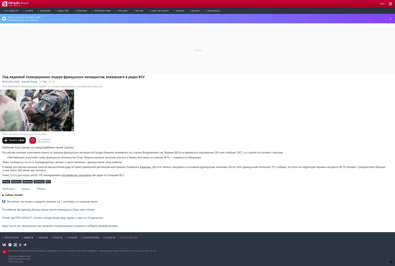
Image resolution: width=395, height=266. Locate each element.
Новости (28, 237)
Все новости (11, 10)
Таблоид (43, 237)
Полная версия (128, 237)
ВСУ (48, 181)
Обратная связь (15, 261)
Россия (6, 181)
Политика (81, 10)
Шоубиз (195, 10)
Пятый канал (11, 237)
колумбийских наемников (76, 175)
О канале (72, 237)
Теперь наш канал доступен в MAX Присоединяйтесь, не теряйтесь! (24, 18)
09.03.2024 (7, 81)
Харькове (145, 167)
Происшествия (102, 10)
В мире (29, 10)
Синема (180, 10)
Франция (27, 181)
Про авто (123, 10)
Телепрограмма (91, 237)
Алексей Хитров (29, 81)
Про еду (139, 10)
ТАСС (240, 152)
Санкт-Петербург (160, 10)
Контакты (109, 237)
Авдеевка (16, 181)
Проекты (57, 237)
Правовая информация (19, 256)
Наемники (39, 181)
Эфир (382, 4)
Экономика (213, 10)
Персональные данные (19, 258)
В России (45, 10)
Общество (63, 10)
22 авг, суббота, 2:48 (14, 5)
